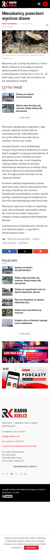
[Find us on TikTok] (25, 473)
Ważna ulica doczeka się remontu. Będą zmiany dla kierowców (29, 108)
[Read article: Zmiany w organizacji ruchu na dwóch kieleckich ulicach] (7, 292)
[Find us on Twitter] (16, 473)
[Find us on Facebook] (2, 473)
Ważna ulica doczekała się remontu (28, 311)
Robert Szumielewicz (9, 24)
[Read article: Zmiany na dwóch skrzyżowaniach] (8, 97)
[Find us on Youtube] (11, 473)
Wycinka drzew (9, 243)
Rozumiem (31, 548)
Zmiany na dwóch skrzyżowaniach (25, 96)
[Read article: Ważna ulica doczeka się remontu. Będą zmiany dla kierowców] (8, 108)
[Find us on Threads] (21, 473)
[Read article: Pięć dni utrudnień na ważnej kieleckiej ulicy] (7, 302)
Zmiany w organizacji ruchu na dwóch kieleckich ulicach (30, 291)
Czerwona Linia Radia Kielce (13, 446)
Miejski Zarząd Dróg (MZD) (19, 239)
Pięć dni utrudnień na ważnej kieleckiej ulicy (29, 301)
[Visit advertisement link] (25, 352)
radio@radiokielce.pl (11, 436)
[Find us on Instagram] (7, 473)
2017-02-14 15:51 (26, 24)
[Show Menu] (39, 4)
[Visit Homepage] (10, 4)
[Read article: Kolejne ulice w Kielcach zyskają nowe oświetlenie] (7, 323)
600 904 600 (31, 446)
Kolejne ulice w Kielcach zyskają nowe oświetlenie (31, 322)
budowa (36, 239)
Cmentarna (23, 243)
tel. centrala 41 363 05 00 (12, 441)
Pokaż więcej (25, 118)
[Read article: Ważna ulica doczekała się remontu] (7, 312)
